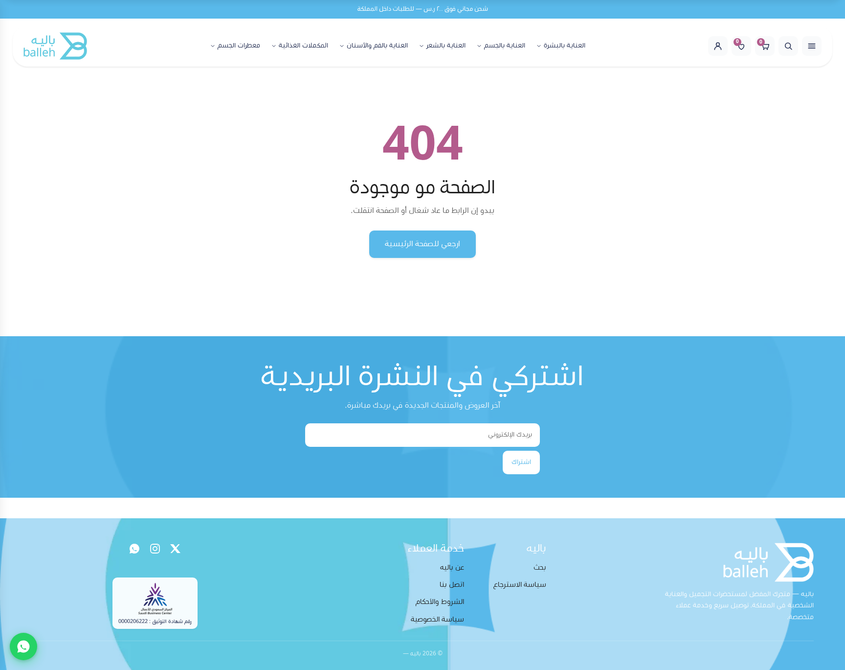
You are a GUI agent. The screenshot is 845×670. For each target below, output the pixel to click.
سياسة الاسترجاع (519, 584)
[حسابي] (718, 46)
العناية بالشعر (446, 45)
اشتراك (521, 462)
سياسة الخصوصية (437, 619)
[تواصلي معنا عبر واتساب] (23, 646)
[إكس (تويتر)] (175, 548)
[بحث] (788, 46)
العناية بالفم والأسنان (377, 45)
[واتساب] (134, 548)
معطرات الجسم (239, 45)
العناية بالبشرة (564, 45)
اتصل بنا (452, 584)
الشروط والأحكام (440, 601)
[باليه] (55, 46)
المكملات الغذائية (303, 45)
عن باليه (452, 567)
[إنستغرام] (155, 548)
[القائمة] (812, 46)
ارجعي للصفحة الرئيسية (422, 244)
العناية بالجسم (504, 45)
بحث (540, 567)
